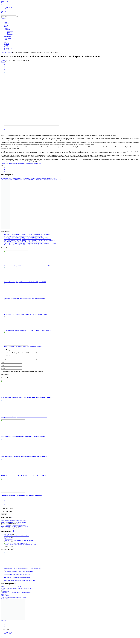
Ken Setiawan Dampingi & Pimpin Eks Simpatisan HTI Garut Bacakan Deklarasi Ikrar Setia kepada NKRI (31, 179)
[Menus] (1, 3)
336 (5, 504)
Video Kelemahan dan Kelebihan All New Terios (16, 536)
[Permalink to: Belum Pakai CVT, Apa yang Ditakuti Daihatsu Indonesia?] (8, 539)
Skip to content (4, 1)
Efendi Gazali (12, 163)
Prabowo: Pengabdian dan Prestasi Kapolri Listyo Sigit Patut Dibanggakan (23, 346)
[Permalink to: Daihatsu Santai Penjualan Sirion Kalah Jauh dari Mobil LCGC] (15, 543)
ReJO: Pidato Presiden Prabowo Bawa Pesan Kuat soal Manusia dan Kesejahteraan (25, 314)
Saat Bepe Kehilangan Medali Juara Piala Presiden (17, 574)
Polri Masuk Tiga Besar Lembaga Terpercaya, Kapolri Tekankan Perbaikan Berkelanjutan (27, 234)
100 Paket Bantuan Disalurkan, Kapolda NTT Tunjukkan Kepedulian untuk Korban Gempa (27, 330)
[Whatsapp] (4, 69)
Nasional (3, 62)
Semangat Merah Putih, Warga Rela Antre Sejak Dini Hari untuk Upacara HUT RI (25, 282)
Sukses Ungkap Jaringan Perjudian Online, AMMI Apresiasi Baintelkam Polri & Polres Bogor (28, 178)
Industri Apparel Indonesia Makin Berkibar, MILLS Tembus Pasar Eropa (22, 568)
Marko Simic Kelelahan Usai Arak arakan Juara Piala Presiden (20, 580)
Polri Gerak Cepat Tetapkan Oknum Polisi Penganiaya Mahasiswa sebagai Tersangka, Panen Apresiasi (30, 243)
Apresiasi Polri (4, 163)
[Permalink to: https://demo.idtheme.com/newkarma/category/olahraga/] (13, 549)
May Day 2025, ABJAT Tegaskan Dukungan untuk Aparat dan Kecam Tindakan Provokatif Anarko (29, 240)
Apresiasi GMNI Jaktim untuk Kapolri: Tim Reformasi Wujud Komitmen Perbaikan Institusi (27, 239)
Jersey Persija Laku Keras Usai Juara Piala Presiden (17, 577)
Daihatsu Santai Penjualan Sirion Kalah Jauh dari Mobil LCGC (20, 544)
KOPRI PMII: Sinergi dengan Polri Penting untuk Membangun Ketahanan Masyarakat (26, 237)
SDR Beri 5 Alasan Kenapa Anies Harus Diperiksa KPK (18, 571)
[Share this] (4, 64)
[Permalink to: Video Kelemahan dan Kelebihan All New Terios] (8, 534)
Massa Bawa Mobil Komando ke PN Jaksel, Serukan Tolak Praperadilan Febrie (24, 298)
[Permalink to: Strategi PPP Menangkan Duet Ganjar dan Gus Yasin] (13, 525)
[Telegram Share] (4, 68)
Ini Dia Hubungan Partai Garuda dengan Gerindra (13, 522)
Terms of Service (8, 632)
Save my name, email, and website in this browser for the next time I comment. (23, 371)
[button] (17, 16)
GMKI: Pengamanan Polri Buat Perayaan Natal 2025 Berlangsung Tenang (23, 236)
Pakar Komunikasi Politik (22, 163)
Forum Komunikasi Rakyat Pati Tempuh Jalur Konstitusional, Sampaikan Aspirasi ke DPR (27, 265)
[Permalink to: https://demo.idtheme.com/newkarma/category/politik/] (11, 517)
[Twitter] (4, 169)
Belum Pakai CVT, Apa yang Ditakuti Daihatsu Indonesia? (19, 540)
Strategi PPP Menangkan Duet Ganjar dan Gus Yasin (14, 526)
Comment (3, 359)
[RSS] (4, 171)
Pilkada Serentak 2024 (35, 163)
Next (5, 506)
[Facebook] (4, 168)
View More (3, 514)
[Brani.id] (3, 11)
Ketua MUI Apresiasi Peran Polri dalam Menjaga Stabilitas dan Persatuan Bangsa (25, 242)
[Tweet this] (4, 66)
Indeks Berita (7, 633)
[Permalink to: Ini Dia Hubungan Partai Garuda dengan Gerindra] (13, 520)
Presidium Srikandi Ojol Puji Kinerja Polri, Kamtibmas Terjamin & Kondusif (23, 244)
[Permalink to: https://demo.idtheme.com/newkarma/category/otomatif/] (13, 531)
